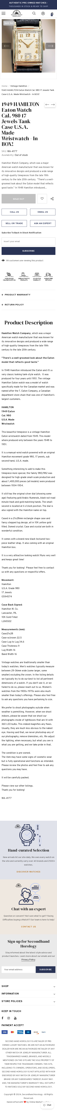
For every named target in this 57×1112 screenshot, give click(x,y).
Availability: (8, 155)
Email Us (43, 212)
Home (4, 86)
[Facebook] (4, 1018)
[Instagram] (10, 1018)
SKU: (4, 151)
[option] (28, 46)
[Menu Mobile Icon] (3, 13)
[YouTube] (17, 1018)
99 (7, 260)
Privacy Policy (28, 959)
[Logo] (16, 13)
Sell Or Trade (14, 223)
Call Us (14, 212)
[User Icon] (43, 13)
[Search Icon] (34, 13)
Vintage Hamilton (18, 86)
